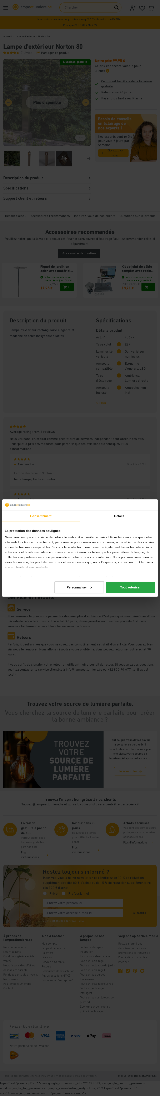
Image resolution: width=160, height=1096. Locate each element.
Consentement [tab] (40, 516)
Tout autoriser (130, 587)
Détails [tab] (119, 516)
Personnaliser (77, 587)
